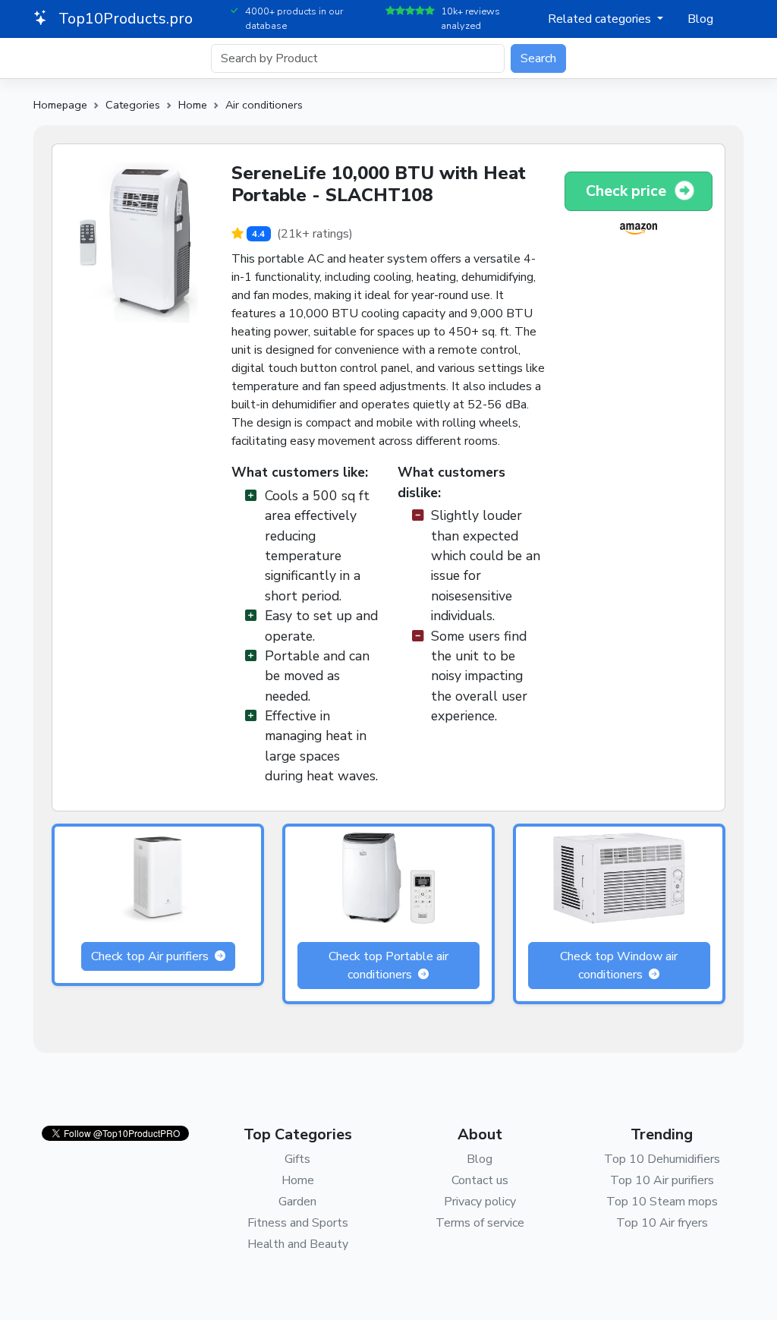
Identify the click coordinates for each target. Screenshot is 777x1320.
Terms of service (480, 1222)
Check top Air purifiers (151, 956)
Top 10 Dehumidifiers (662, 1159)
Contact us (479, 1180)
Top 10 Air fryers (662, 1222)
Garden (297, 1201)
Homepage (60, 104)
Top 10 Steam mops (662, 1201)
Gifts (297, 1159)
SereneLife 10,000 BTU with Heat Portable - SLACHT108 (378, 184)
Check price (628, 191)
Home (192, 104)
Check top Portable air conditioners (388, 965)
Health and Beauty (297, 1244)
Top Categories (298, 1134)
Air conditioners (264, 104)
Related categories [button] (601, 19)
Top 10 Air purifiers (662, 1180)
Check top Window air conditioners (619, 965)
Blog (700, 19)
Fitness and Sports (297, 1222)
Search (538, 58)
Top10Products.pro (124, 18)
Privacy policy (480, 1201)
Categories (132, 104)
